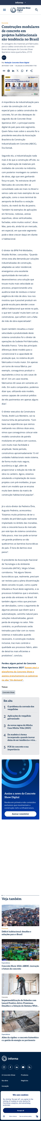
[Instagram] (4, 1067)
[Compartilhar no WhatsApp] (22, 70)
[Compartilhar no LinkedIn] (13, 70)
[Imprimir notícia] (8, 70)
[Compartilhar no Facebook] (26, 70)
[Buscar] (36, 10)
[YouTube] (23, 1067)
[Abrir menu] (4, 10)
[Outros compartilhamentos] (31, 70)
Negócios (24, 1080)
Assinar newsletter (20, 814)
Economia (5, 23)
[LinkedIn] (16, 1067)
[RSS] (29, 1067)
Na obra (5, 1080)
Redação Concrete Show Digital (17, 62)
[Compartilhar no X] (17, 70)
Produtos (24, 1075)
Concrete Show (8, 692)
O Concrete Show (8, 1075)
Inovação (5, 1086)
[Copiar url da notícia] (4, 70)
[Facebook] (10, 1067)
